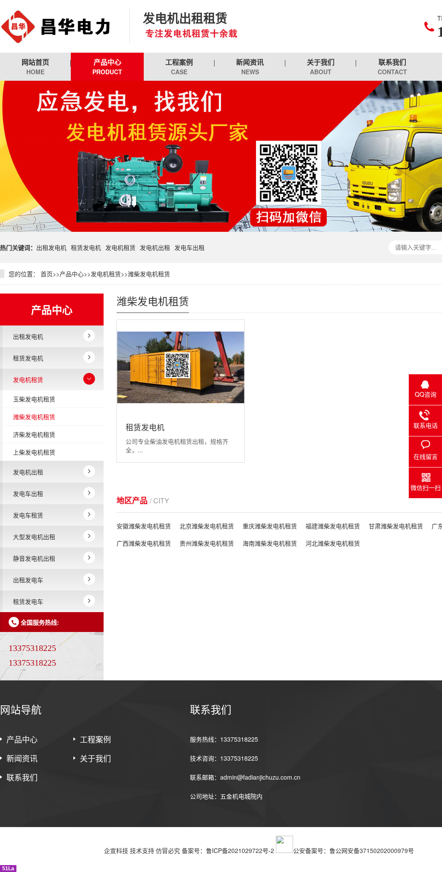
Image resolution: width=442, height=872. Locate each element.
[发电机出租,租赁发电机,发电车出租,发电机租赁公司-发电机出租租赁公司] (58, 26)
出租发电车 (28, 579)
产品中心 (107, 66)
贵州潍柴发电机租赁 (207, 543)
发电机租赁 (120, 247)
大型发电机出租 (34, 536)
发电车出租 (189, 247)
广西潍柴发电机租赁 (144, 543)
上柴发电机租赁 (34, 452)
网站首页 (35, 66)
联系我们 (392, 66)
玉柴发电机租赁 (34, 399)
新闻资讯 (250, 66)
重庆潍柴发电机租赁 (270, 525)
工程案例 (179, 66)
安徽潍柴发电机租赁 (144, 525)
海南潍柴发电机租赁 (270, 543)
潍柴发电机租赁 (149, 273)
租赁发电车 (28, 601)
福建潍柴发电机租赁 (333, 525)
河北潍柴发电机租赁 (333, 543)
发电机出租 (155, 247)
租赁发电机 (86, 247)
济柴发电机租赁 (34, 434)
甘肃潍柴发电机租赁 (396, 525)
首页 (47, 273)
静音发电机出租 (34, 558)
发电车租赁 (28, 515)
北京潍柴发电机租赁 (207, 525)
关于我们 (321, 66)
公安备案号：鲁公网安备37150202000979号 (353, 850)
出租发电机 (51, 247)
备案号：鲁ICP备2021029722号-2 (228, 850)
